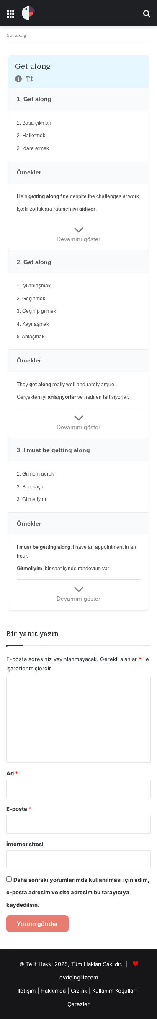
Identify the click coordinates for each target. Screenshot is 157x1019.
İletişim (27, 990)
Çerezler (78, 1004)
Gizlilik (80, 990)
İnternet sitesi (25, 844)
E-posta (18, 808)
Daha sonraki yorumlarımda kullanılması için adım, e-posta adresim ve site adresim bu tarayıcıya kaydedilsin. (77, 892)
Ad (12, 773)
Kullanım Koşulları (114, 990)
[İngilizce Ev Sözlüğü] (28, 13)
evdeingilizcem (78, 977)
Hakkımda (54, 990)
